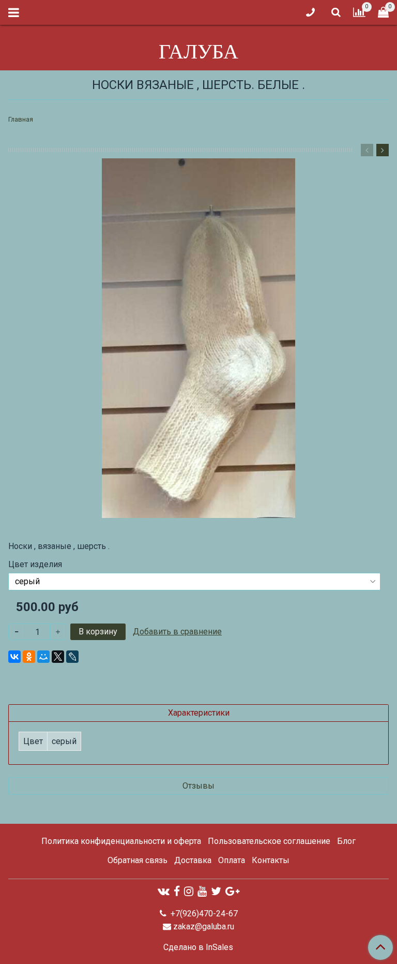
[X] (58, 656)
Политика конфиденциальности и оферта (121, 841)
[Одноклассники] (29, 656)
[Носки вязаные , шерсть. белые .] (198, 338)
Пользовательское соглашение (269, 841)
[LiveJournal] (72, 656)
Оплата (231, 860)
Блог (346, 841)
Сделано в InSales (198, 947)
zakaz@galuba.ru (203, 926)
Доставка (192, 860)
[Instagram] (188, 891)
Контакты (270, 860)
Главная (20, 119)
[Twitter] (216, 891)
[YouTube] (202, 891)
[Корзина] (383, 12)
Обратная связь (137, 860)
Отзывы (198, 786)
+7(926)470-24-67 (203, 913)
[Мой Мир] (43, 656)
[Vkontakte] (164, 891)
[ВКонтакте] (14, 656)
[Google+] (232, 891)
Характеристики (199, 713)
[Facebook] (177, 891)
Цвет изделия (35, 564)
